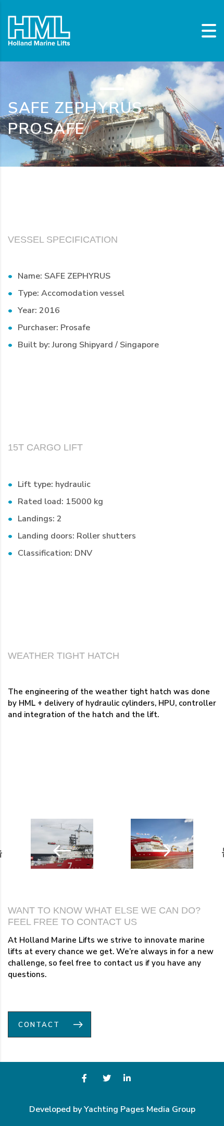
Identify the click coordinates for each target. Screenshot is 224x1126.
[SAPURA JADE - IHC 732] (172, 850)
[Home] (39, 30)
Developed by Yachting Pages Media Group (112, 1109)
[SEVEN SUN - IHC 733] (52, 850)
